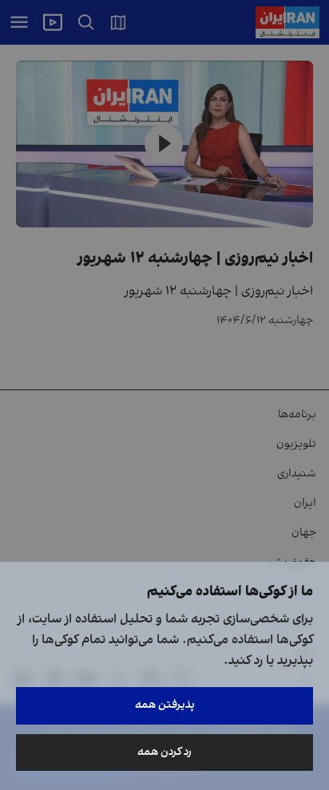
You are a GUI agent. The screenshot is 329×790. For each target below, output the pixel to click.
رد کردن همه (164, 752)
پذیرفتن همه (165, 705)
